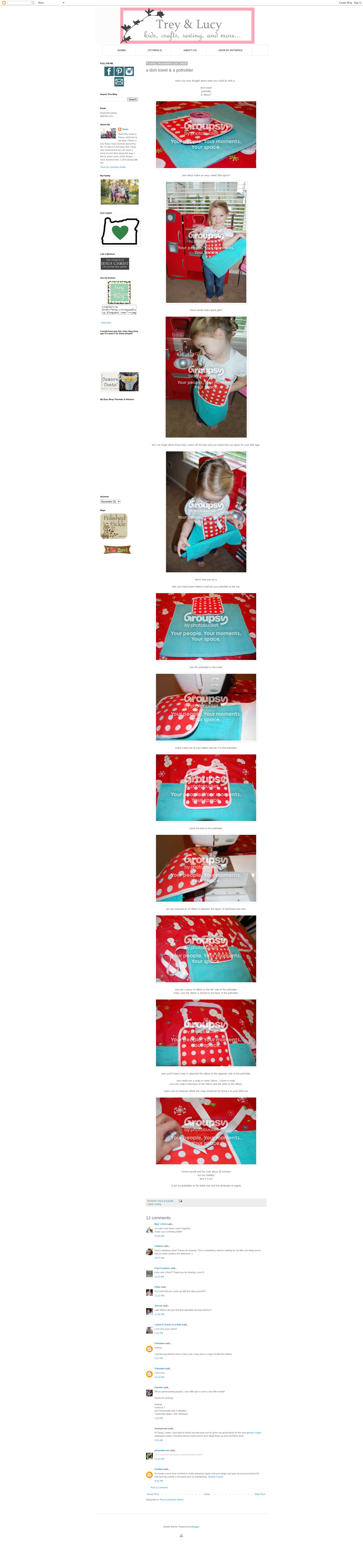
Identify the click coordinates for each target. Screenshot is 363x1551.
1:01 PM (158, 1333)
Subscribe (106, 322)
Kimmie (158, 1387)
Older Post (259, 1494)
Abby (157, 1287)
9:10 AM (158, 1440)
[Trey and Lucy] (119, 303)
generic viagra (254, 1432)
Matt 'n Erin (160, 1224)
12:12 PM (159, 1295)
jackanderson (161, 1450)
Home (207, 1494)
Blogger (195, 1526)
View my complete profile (113, 167)
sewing (158, 1204)
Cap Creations (162, 1268)
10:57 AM (159, 1258)
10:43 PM (159, 1377)
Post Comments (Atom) (172, 1499)
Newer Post (153, 1494)
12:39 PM (159, 1314)
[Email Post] (180, 1201)
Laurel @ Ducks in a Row (167, 1324)
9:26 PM (158, 1481)
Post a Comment (159, 1487)
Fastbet (158, 1469)
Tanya (125, 129)
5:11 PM (158, 1358)
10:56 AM (159, 1236)
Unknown (159, 1343)
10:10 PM (159, 1459)
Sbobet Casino (215, 1476)
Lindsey (158, 1246)
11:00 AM (159, 1276)
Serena (158, 1305)
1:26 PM (158, 1418)
